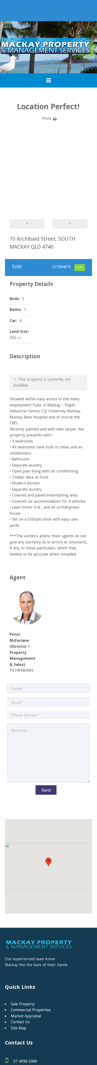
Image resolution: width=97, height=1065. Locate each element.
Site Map (18, 1028)
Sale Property (23, 1004)
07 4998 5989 (25, 1062)
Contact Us (20, 1022)
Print (46, 119)
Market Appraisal (26, 1016)
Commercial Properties (31, 1010)
